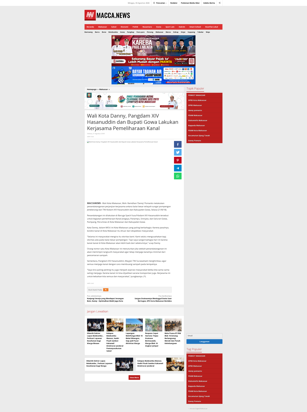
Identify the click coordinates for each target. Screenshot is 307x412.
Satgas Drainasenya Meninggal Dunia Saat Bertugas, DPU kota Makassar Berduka (153, 298)
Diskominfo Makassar (197, 120)
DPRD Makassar (195, 105)
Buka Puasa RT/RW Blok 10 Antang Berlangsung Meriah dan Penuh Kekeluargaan (173, 338)
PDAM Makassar (195, 115)
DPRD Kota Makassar (197, 100)
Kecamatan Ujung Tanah (199, 135)
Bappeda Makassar (196, 125)
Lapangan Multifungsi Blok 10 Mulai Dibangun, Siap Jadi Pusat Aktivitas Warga (134, 338)
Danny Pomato (194, 140)
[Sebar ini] (178, 144)
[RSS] (105, 289)
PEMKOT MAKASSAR (196, 95)
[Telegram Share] (178, 168)
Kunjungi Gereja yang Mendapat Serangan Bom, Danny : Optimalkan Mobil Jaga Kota (105, 298)
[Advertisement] (204, 238)
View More (134, 377)
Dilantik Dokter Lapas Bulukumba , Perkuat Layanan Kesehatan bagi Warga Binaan (95, 338)
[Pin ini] (178, 160)
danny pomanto (195, 110)
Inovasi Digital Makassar (198, 408)
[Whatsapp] (178, 176)
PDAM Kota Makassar (197, 130)
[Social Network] (219, 3)
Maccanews (93, 2)
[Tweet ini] (178, 152)
